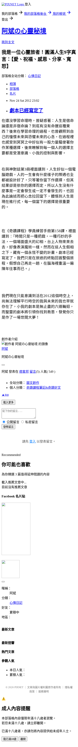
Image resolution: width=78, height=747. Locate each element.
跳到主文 (8, 42)
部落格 (14, 88)
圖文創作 (32, 383)
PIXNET (18, 687)
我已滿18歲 (9, 739)
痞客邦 (24, 371)
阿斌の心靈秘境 (24, 31)
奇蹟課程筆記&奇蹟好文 (43, 387)
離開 (23, 739)
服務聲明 (43, 691)
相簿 (13, 84)
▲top (5, 394)
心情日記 (34, 76)
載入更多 (8, 402)
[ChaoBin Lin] (16, 554)
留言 (33, 371)
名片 (13, 93)
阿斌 (5, 348)
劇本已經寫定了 (26, 110)
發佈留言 (8, 426)
